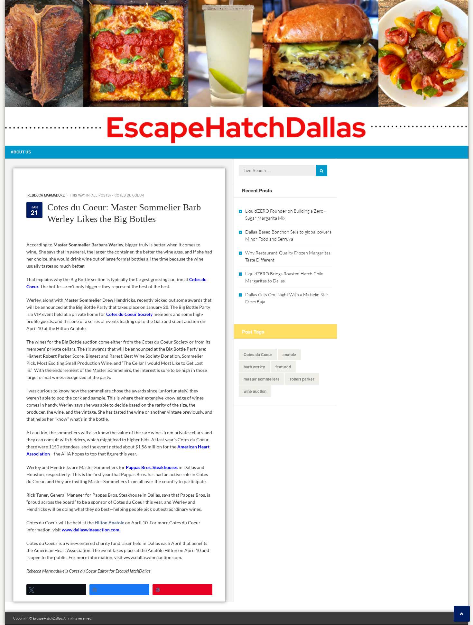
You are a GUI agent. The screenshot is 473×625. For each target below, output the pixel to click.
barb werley (254, 367)
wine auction (255, 391)
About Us (21, 152)
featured (283, 367)
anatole (289, 354)
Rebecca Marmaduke (46, 195)
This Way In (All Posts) (90, 195)
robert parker (302, 379)
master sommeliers (262, 379)
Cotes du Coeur (129, 195)
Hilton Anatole (109, 522)
